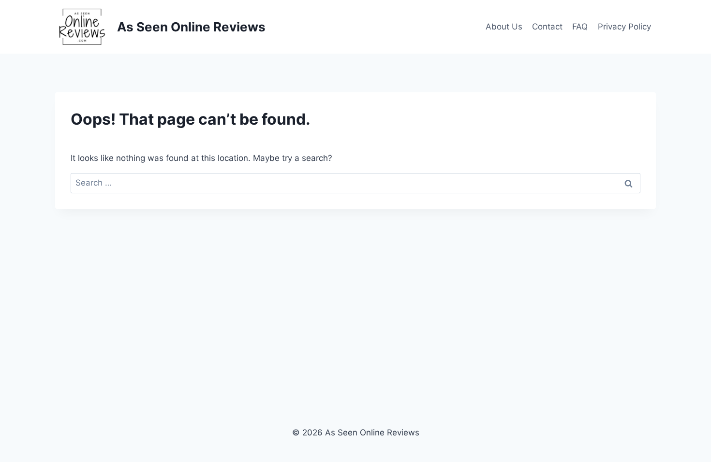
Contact (547, 26)
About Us (504, 26)
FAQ (580, 26)
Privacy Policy (624, 26)
